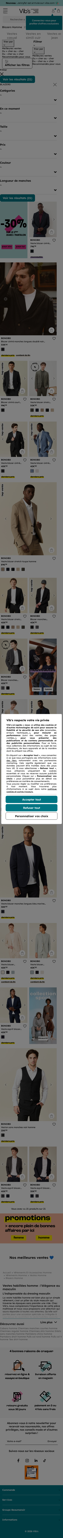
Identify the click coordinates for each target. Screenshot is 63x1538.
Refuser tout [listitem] (31, 808)
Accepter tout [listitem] (31, 799)
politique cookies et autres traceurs (31, 790)
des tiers (11, 760)
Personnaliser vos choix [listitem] (31, 816)
